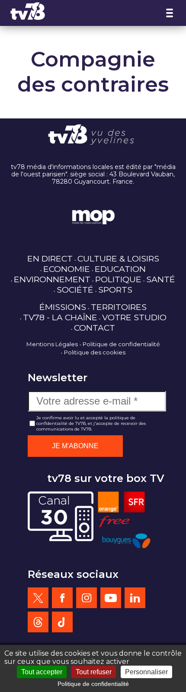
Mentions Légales (52, 344)
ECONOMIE (66, 269)
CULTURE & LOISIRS (118, 258)
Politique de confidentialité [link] (93, 683)
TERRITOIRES (119, 307)
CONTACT (94, 327)
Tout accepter (41, 672)
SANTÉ (160, 279)
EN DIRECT (50, 258)
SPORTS (115, 289)
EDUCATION (120, 269)
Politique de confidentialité (121, 344)
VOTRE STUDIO (134, 317)
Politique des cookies (94, 352)
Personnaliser (146, 672)
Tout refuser (94, 672)
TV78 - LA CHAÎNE (60, 317)
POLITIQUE (118, 279)
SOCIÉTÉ (75, 289)
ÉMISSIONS (62, 307)
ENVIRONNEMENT (52, 279)
